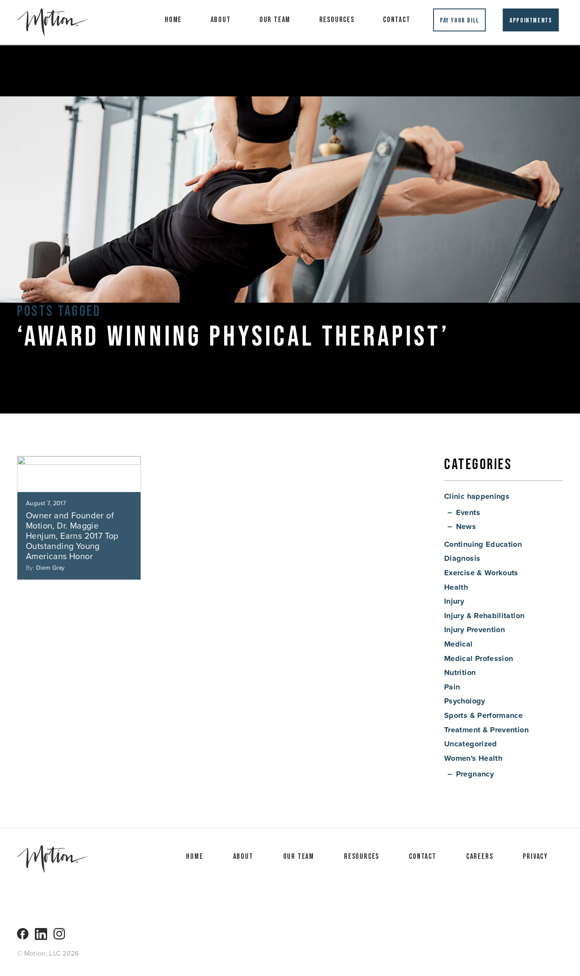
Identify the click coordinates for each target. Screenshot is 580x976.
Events (468, 512)
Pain (452, 686)
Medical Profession (478, 658)
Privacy (535, 856)
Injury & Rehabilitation (484, 615)
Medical (458, 644)
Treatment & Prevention (486, 729)
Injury (454, 601)
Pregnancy (475, 773)
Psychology (464, 700)
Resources (337, 19)
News (466, 526)
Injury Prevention (474, 629)
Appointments (531, 21)
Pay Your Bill (459, 21)
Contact (397, 19)
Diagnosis (462, 558)
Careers (479, 856)
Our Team (274, 19)
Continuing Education (483, 544)
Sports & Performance (483, 715)
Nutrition (460, 672)
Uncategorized (470, 743)
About (221, 19)
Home (173, 19)
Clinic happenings (477, 496)
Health (456, 587)
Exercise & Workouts (481, 572)
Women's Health (473, 758)
